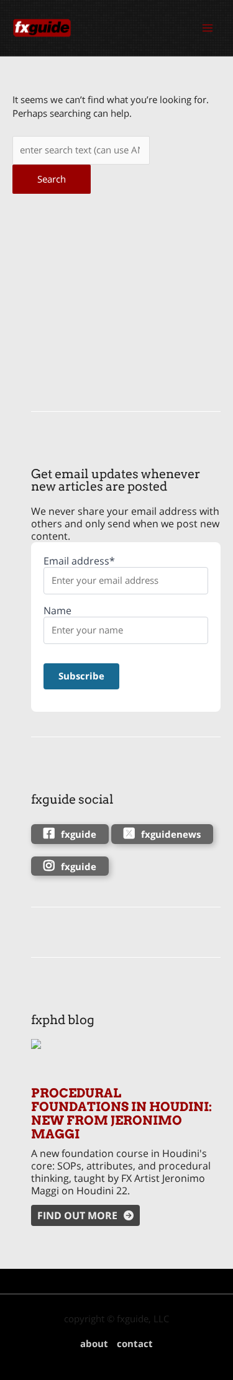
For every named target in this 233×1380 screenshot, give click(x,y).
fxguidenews (171, 834)
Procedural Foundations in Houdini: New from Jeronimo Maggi (121, 1114)
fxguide (78, 834)
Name (57, 610)
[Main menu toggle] (207, 28)
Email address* (79, 561)
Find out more (77, 1215)
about (94, 1343)
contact (135, 1343)
